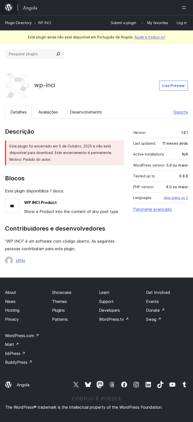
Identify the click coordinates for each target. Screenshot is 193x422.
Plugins (58, 310)
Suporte (180, 112)
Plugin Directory (18, 23)
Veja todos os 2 (176, 198)
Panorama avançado (152, 209)
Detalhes (18, 112)
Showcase (61, 292)
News (10, 301)
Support (106, 301)
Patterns (60, 319)
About (10, 292)
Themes (59, 301)
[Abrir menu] (185, 7)
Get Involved (158, 292)
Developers (109, 310)
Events (152, 301)
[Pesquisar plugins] (58, 54)
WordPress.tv (114, 319)
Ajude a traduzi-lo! (149, 37)
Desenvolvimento (86, 112)
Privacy (12, 319)
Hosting (12, 310)
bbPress (15, 353)
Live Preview (173, 85)
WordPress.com (22, 335)
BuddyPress (18, 362)
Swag (153, 319)
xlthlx (20, 260)
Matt (12, 344)
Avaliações (48, 112)
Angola (23, 384)
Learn (104, 292)
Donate (155, 310)
